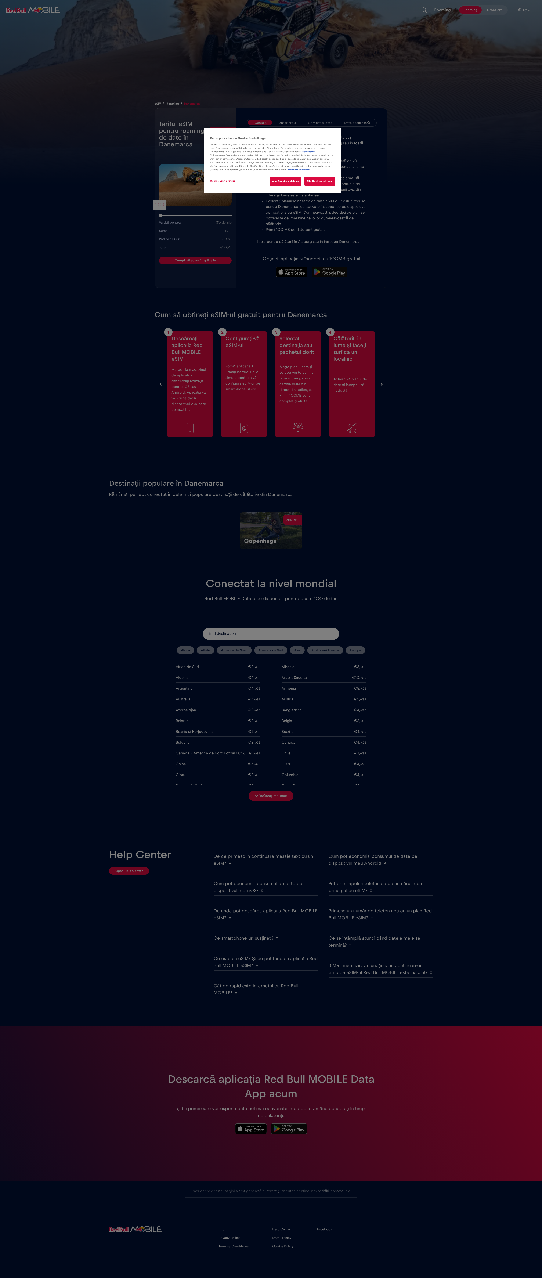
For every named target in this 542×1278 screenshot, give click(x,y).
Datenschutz (308, 151)
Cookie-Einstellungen (222, 181)
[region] (272, 160)
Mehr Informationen (299, 170)
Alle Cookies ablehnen (285, 181)
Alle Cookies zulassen (320, 181)
